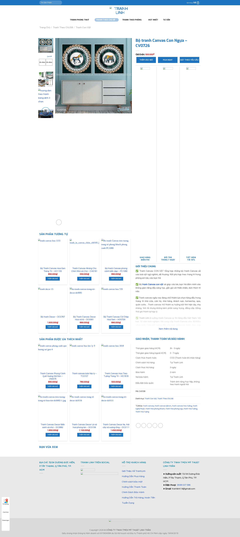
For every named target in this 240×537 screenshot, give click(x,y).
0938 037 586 (183, 485)
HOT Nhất (153, 20)
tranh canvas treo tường (182, 406)
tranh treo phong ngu (174, 409)
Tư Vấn (166, 20)
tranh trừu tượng (142, 412)
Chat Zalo (5, 512)
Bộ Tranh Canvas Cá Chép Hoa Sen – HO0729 (116, 318)
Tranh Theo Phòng (132, 20)
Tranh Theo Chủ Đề (63, 27)
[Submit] (60, 3)
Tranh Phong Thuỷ (79, 20)
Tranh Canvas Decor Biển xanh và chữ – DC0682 (53, 425)
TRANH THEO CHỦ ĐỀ (105, 20)
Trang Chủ (44, 27)
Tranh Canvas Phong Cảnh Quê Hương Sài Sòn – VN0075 (52, 376)
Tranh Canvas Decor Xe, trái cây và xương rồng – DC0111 (116, 425)
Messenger (5, 520)
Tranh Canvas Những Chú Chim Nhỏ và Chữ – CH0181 (84, 269)
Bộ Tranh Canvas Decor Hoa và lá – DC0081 (84, 318)
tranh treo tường (190, 409)
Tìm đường (6, 504)
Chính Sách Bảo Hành (133, 492)
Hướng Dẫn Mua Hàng (133, 476)
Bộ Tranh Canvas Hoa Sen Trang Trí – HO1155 (52, 269)
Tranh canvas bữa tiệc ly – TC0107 (84, 374)
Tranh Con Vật (83, 27)
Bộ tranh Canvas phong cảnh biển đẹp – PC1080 (116, 269)
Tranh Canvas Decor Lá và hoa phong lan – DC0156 (84, 425)
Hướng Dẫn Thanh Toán (134, 487)
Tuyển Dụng (128, 503)
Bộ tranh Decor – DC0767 (53, 317)
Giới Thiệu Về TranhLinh (134, 471)
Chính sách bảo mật (132, 482)
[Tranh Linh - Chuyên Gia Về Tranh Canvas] (120, 11)
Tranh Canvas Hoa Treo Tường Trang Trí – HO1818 (116, 374)
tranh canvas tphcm (163, 406)
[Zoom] (59, 222)
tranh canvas (148, 406)
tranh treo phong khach (155, 409)
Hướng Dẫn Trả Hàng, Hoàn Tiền (138, 497)
